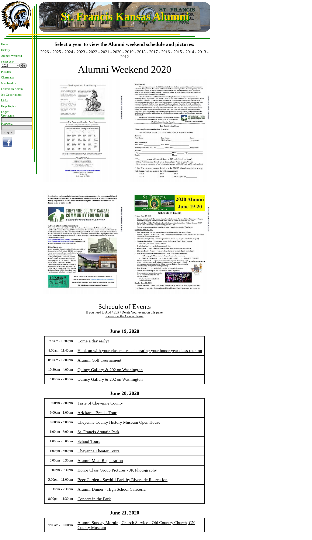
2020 (117, 51)
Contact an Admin (12, 89)
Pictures (6, 71)
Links (4, 100)
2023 (81, 51)
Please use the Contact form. (124, 316)
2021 (105, 51)
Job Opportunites (11, 94)
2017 (153, 51)
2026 (44, 51)
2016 (165, 51)
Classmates (7, 77)
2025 (56, 51)
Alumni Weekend (11, 55)
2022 (93, 51)
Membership (8, 83)
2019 (129, 51)
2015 (177, 51)
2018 (141, 51)
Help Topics (8, 106)
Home (4, 44)
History (5, 50)
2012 (124, 56)
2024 (69, 51)
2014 (190, 51)
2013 (202, 51)
